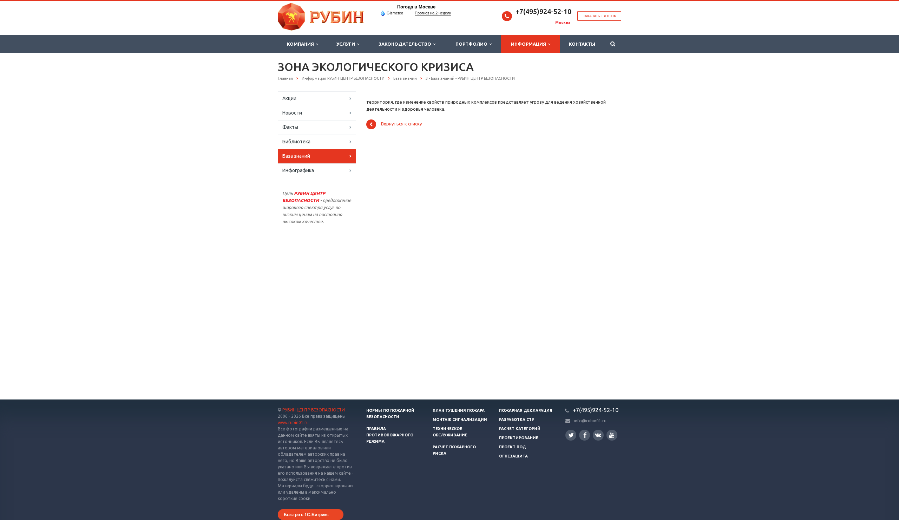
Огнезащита (513, 456)
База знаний (296, 156)
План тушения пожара (459, 410)
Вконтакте (598, 435)
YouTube (611, 435)
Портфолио (472, 43)
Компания (301, 43)
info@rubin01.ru (590, 420)
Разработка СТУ (516, 419)
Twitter (570, 435)
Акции (289, 98)
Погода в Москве (416, 6)
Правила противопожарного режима (389, 435)
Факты (290, 127)
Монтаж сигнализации (460, 419)
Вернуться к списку (401, 124)
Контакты (582, 43)
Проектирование (518, 438)
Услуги (346, 43)
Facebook (584, 435)
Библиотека (296, 141)
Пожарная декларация (525, 410)
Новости (292, 113)
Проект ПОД (512, 447)
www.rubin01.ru (293, 422)
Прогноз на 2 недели (433, 13)
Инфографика (298, 170)
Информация (529, 43)
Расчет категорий (519, 429)
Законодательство (406, 43)
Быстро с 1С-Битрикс (306, 514)
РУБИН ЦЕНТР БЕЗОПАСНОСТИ (313, 410)
